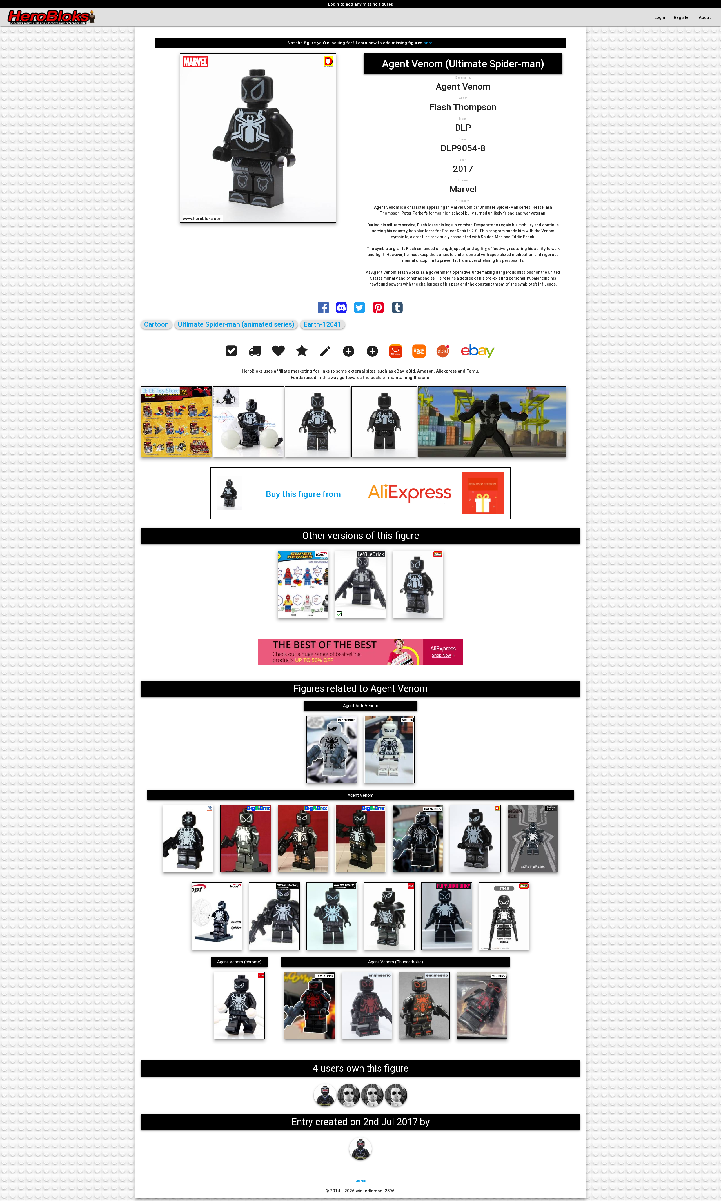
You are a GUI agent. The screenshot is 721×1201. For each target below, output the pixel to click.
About (705, 17)
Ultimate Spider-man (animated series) (236, 324)
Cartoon (156, 324)
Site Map (360, 1180)
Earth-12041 (323, 324)
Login (659, 17)
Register (682, 17)
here (428, 42)
